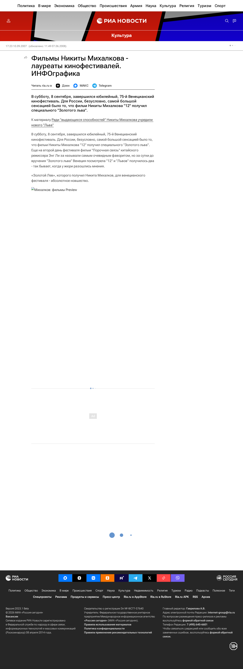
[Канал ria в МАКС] (65, 578)
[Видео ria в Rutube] (121, 578)
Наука (111, 590)
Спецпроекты (42, 597)
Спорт (99, 590)
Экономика (49, 590)
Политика (15, 590)
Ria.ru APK (182, 597)
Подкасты (202, 590)
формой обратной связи (197, 620)
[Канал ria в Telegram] (135, 578)
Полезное (219, 590)
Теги (232, 590)
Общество (31, 590)
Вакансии (12, 616)
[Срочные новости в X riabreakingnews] (163, 578)
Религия (162, 590)
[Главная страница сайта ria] (121, 20)
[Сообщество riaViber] (178, 578)
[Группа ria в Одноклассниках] (107, 578)
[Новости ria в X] (149, 578)
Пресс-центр (111, 597)
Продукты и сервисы (85, 597)
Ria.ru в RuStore (160, 597)
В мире (64, 590)
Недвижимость (143, 590)
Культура (124, 590)
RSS (195, 597)
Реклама (61, 597)
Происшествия (82, 590)
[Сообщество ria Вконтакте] (93, 578)
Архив (206, 597)
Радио (189, 590)
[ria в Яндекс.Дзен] (79, 578)
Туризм (176, 590)
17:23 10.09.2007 (16, 46)
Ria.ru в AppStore (135, 597)
